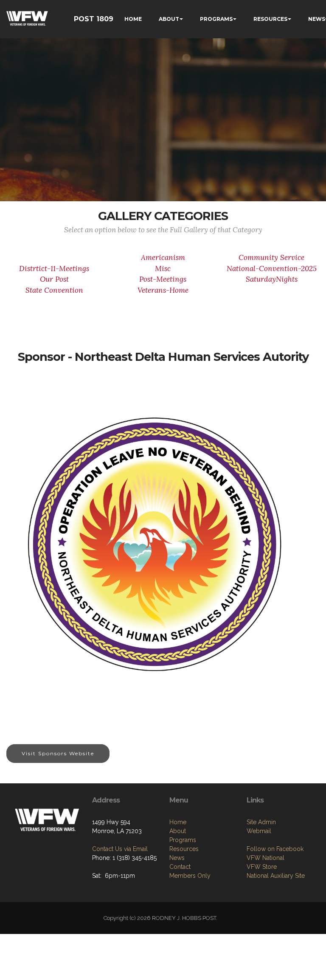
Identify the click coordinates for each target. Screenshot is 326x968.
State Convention (54, 290)
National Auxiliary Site (276, 875)
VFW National (265, 857)
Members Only (190, 875)
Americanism (163, 257)
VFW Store (262, 866)
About (177, 831)
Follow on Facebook (275, 848)
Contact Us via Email (120, 848)
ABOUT (169, 19)
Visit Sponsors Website (58, 753)
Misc (163, 268)
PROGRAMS (216, 19)
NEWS (316, 19)
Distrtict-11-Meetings (54, 268)
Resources (184, 848)
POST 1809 (93, 19)
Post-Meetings (162, 279)
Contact (180, 866)
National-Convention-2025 (272, 268)
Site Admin (261, 822)
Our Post (54, 279)
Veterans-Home (163, 290)
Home (177, 822)
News (177, 857)
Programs (182, 840)
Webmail (259, 831)
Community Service (271, 257)
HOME (133, 19)
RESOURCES (270, 19)
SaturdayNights (272, 279)
